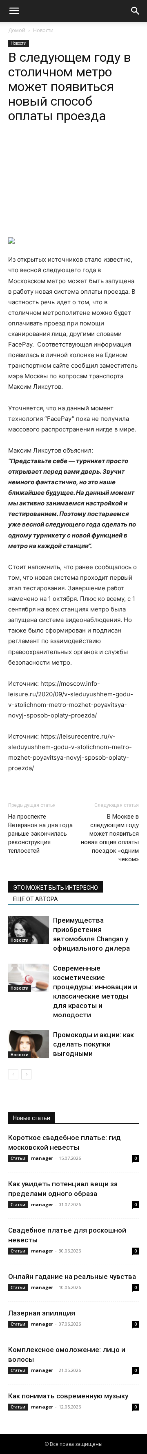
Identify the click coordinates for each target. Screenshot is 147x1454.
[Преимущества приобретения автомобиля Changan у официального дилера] (28, 930)
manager (42, 1158)
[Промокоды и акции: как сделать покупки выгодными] (28, 1044)
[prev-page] (13, 1074)
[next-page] (26, 1074)
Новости (43, 30)
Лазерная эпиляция (41, 1313)
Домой (16, 30)
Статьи (18, 1158)
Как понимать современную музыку (68, 1396)
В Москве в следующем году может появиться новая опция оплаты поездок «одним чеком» (110, 838)
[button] (14, 11)
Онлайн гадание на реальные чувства (72, 1276)
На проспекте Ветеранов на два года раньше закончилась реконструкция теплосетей (40, 833)
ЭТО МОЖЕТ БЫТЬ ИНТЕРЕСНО (55, 887)
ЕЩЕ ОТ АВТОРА (35, 899)
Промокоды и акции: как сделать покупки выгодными (93, 1044)
